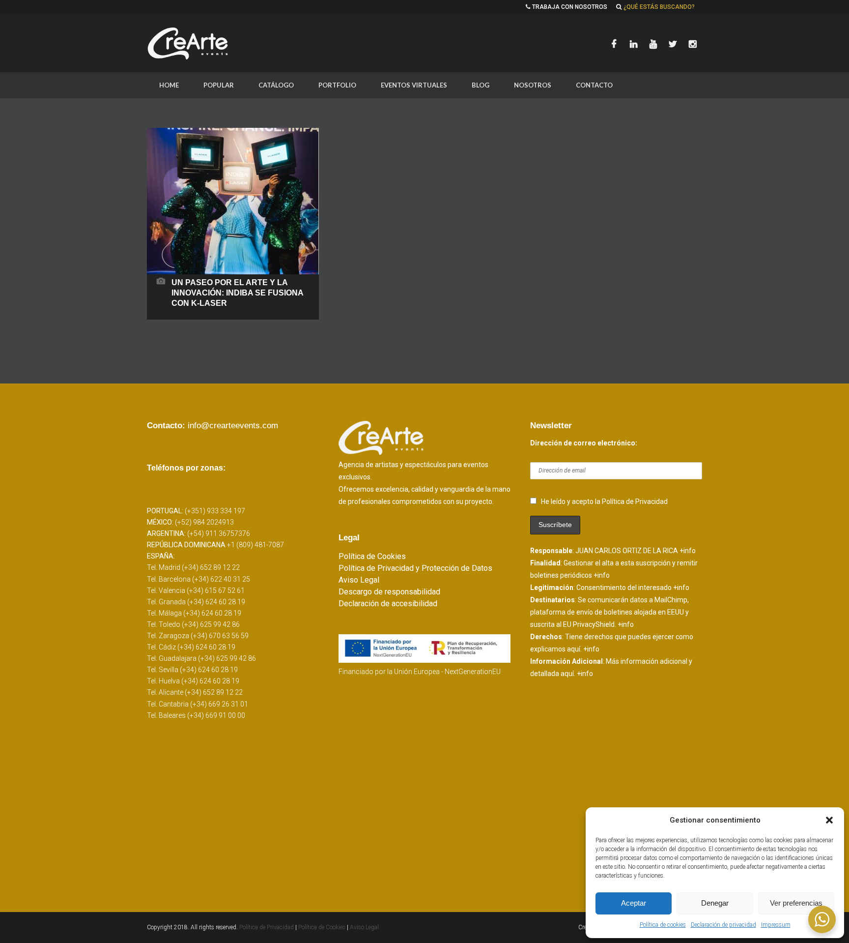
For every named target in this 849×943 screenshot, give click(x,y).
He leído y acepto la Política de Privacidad (604, 501)
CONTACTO (594, 85)
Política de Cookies (372, 556)
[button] (829, 820)
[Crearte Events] (188, 43)
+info (687, 551)
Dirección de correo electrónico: (583, 443)
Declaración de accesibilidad (388, 603)
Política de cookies (663, 924)
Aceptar (633, 903)
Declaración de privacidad (723, 924)
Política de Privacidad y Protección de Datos (415, 568)
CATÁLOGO (276, 85)
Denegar (715, 903)
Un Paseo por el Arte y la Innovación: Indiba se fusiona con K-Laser (237, 292)
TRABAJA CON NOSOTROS (569, 6)
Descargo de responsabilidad (389, 591)
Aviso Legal (359, 580)
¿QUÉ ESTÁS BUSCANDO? (659, 6)
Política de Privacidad (267, 927)
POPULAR (218, 85)
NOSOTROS (532, 85)
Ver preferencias (796, 903)
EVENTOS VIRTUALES (414, 85)
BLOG (480, 85)
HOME (169, 85)
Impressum (776, 924)
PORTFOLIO (337, 85)
